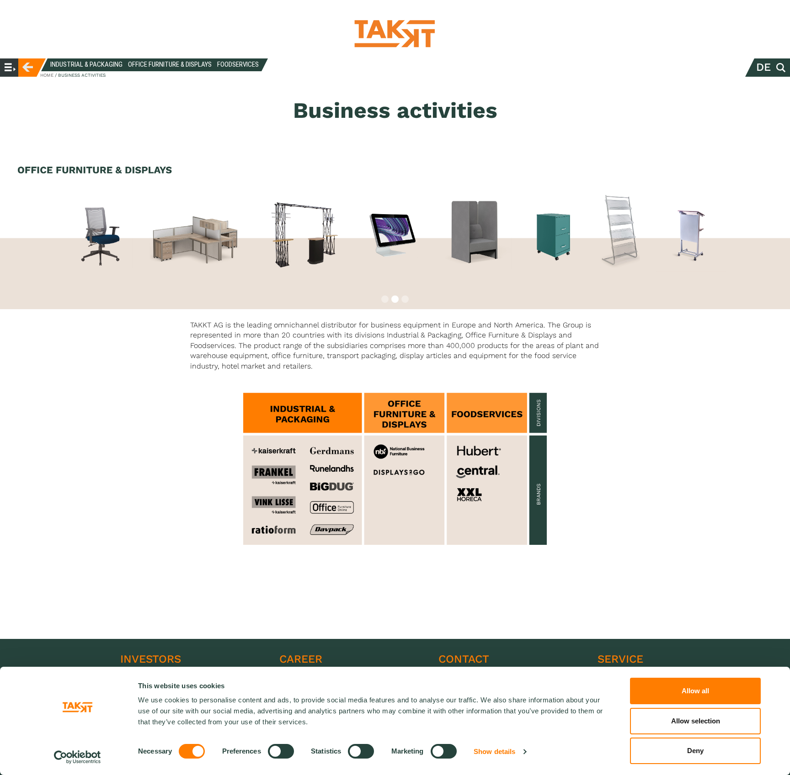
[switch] (281, 751)
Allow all (695, 691)
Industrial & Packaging (86, 64)
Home (46, 75)
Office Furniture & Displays (170, 64)
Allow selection (695, 721)
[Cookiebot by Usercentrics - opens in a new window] (77, 757)
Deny (695, 750)
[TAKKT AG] (395, 33)
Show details (494, 751)
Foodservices (238, 64)
